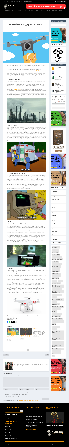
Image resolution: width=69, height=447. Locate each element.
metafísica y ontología (57, 318)
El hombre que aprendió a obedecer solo (59, 91)
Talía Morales (24, 28)
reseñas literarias (56, 351)
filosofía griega (55, 304)
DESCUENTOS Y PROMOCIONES (31, 429)
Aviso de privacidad (60, 444)
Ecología (53, 210)
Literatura (54, 10)
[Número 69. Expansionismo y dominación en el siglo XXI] (26, 331)
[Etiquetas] (40, 332)
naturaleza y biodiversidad (55, 321)
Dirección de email (55, 102)
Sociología (6, 14)
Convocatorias (19, 1)
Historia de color (58, 67)
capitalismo (59, 259)
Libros (48, 10)
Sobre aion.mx (5, 1)
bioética (54, 259)
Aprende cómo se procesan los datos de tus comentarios (29, 400)
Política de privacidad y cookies (50, 444)
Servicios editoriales (27, 1)
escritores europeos (56, 288)
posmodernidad (55, 326)
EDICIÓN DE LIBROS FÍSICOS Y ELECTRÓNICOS (34, 422)
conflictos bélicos (56, 266)
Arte (13, 10)
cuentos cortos (55, 268)
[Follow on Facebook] (6, 418)
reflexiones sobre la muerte (56, 346)
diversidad (54, 280)
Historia (43, 10)
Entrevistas (54, 215)
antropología (55, 252)
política (54, 324)
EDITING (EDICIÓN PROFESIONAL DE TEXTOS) (34, 416)
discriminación (55, 278)
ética (53, 355)
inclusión (54, 311)
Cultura (25, 10)
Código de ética (12, 1)
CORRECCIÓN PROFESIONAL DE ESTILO (33, 419)
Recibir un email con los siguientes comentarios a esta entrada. (16, 394)
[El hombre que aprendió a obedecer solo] (53, 91)
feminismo (54, 301)
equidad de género (56, 283)
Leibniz (35, 176)
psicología (54, 329)
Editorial (53, 212)
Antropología (7, 10)
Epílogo (53, 218)
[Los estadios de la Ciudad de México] (53, 72)
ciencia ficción (55, 261)
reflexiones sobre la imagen (56, 335)
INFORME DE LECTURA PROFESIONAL (33, 413)
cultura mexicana (56, 273)
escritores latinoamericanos (56, 292)
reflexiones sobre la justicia (56, 339)
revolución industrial (17, 89)
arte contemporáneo (57, 256)
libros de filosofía (56, 316)
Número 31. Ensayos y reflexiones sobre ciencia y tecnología (12, 336)
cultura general (55, 271)
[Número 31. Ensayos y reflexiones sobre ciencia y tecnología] (13, 331)
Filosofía (37, 10)
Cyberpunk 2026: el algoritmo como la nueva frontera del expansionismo (58, 78)
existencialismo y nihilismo (58, 299)
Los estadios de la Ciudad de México (58, 72)
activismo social (55, 247)
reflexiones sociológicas (57, 348)
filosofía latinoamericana (57, 306)
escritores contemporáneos (56, 286)
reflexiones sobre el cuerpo (56, 332)
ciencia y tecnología (56, 264)
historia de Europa (56, 309)
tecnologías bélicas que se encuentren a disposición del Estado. (33, 70)
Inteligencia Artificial (57, 313)
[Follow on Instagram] (8, 418)
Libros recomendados (56, 226)
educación (60, 280)
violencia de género (56, 353)
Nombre (53, 106)
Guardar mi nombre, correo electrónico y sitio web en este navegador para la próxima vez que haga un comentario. (25, 392)
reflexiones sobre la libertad (56, 342)
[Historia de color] (53, 68)
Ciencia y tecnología (55, 199)
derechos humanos (56, 276)
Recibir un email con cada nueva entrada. (12, 396)
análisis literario (56, 254)
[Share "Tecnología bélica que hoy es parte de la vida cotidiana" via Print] (28, 350)
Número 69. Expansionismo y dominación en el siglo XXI (25, 336)
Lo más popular (55, 231)
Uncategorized (54, 239)
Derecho (31, 10)
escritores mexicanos (57, 294)
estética (54, 297)
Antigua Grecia (55, 249)
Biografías (19, 10)
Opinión (60, 10)
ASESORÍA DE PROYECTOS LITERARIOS (33, 410)
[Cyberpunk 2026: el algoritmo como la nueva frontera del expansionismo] (53, 77)
